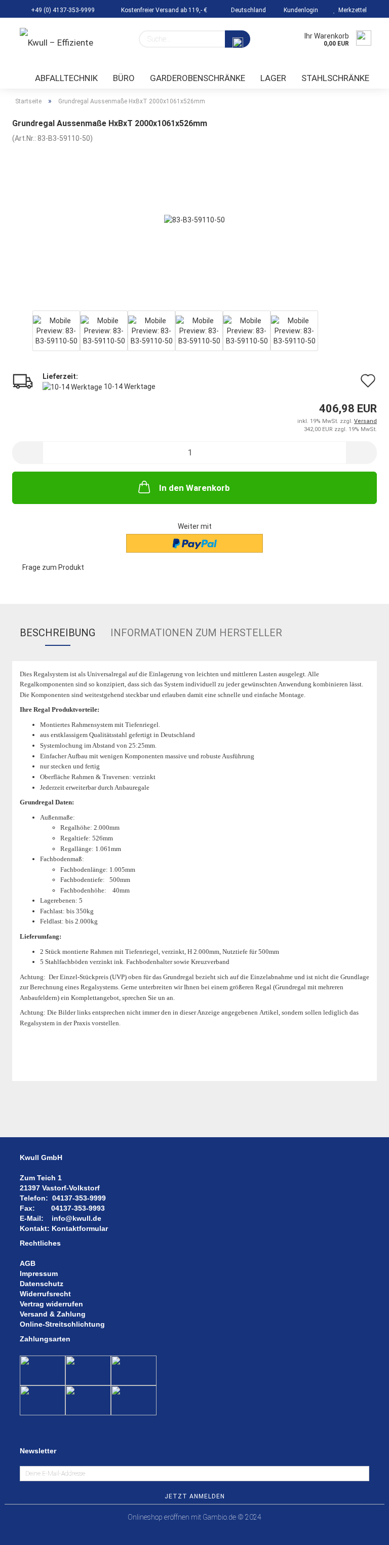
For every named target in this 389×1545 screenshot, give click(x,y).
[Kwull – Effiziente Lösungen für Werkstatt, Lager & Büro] (68, 43)
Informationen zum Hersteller (196, 633)
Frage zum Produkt (53, 567)
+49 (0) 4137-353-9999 (62, 10)
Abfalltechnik (66, 78)
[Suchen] (237, 39)
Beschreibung (57, 633)
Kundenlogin (299, 10)
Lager (273, 78)
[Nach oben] (361, 1529)
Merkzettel (351, 10)
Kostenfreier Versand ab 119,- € (163, 10)
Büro (124, 78)
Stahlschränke (335, 78)
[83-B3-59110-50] (194, 219)
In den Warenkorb (194, 488)
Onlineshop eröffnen (158, 1517)
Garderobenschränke (197, 78)
